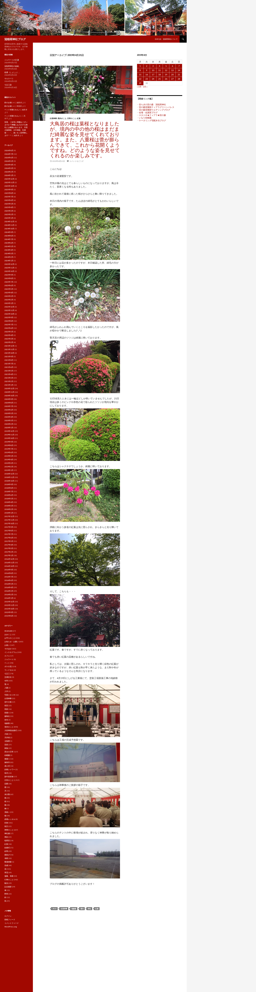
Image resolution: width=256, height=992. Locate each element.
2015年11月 (9, 605)
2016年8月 (8, 573)
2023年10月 (9, 271)
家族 (6, 748)
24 (153, 79)
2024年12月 (9, 221)
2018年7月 (8, 491)
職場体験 (8, 862)
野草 (6, 894)
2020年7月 (8, 406)
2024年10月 (9, 228)
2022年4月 (8, 335)
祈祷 (6, 823)
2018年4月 (8, 502)
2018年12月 (9, 474)
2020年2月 (8, 424)
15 (140, 74)
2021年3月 (8, 378)
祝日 (6, 826)
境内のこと (62, 118)
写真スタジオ (9, 695)
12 (166, 70)
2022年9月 (8, 317)
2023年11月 (9, 268)
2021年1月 (8, 385)
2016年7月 (8, 577)
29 (140, 83)
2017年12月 (9, 516)
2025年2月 (8, 214)
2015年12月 (9, 601)
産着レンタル (9, 819)
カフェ (7, 656)
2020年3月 (8, 420)
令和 (6, 681)
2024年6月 (8, 243)
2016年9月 (8, 570)
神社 (89, 909)
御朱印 (7, 762)
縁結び (7, 855)
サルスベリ (8, 78)
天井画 (7, 737)
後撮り (7, 759)
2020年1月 (8, 427)
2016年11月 (9, 562)
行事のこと (8, 879)
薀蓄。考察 (8, 876)
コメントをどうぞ (76, 161)
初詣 (6, 709)
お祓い (7, 645)
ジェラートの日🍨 (11, 60)
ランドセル (8, 670)
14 (179, 70)
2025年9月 (8, 189)
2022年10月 (9, 314)
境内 (82, 909)
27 (172, 79)
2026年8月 (8, 150)
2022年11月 (9, 310)
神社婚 (7, 833)
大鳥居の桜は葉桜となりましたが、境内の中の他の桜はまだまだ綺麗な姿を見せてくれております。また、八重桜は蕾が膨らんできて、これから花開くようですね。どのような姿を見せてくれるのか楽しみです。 (85, 139)
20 (172, 74)
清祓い (7, 812)
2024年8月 (8, 236)
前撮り (7, 713)
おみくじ (8, 634)
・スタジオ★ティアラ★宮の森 (151, 115)
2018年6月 (8, 495)
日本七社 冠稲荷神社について (166, 39)
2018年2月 (8, 509)
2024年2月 (8, 257)
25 (159, 79)
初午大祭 (8, 702)
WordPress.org (10, 927)
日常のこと (71, 118)
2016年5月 (8, 584)
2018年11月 (9, 477)
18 (159, 74)
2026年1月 (8, 175)
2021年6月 (8, 367)
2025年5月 (8, 204)
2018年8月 (8, 488)
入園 (6, 688)
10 (153, 70)
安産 (6, 744)
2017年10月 (9, 523)
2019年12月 (9, 431)
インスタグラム (10, 652)
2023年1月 (8, 303)
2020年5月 (8, 413)
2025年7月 (8, 197)
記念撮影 (8, 887)
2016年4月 (8, 587)
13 (172, 70)
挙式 (6, 773)
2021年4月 (8, 374)
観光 (6, 883)
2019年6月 (8, 452)
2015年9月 (8, 612)
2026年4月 (8, 165)
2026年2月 (8, 172)
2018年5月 (8, 498)
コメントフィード (11, 923)
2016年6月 (8, 580)
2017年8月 (8, 530)
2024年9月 (8, 232)
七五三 (7, 673)
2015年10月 (9, 609)
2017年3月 (8, 548)
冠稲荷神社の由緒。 (12, 66)
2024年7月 (8, 239)
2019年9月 (8, 442)
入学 (6, 691)
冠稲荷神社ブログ (15, 39)
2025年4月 (8, 207)
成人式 (7, 766)
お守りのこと (9, 638)
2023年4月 (8, 292)
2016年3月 (8, 591)
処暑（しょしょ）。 (12, 72)
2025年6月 (8, 200)
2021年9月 (8, 356)
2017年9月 (8, 527)
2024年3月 (8, 253)
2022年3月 (8, 339)
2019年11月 (9, 435)
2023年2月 (8, 300)
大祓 (6, 734)
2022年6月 (8, 328)
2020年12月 (9, 388)
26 (166, 79)
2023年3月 (8, 296)
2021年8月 (8, 360)
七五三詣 (8, 85)
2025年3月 (8, 211)
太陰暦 (7, 741)
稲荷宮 (7, 840)
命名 (6, 720)
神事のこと (8, 830)
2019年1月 (8, 470)
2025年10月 (9, 186)
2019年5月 (8, 456)
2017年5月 (8, 541)
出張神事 (53, 118)
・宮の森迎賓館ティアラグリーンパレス (155, 107)
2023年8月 (8, 278)
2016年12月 (9, 559)
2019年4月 (8, 459)
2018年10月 (9, 481)
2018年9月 (8, 484)
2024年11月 (9, 225)
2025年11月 (9, 182)
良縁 (6, 865)
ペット (7, 663)
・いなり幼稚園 (144, 117)
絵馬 (6, 851)
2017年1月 (8, 555)
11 (159, 70)
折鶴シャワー (9, 769)
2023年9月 (8, 275)
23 (146, 79)
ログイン (8, 916)
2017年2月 (8, 552)
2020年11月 (9, 392)
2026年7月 (8, 154)
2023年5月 (8, 289)
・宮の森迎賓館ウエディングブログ (153, 109)
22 (140, 79)
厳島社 (7, 716)
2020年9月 (8, 399)
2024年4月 (8, 250)
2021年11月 (9, 349)
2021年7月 (8, 363)
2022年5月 (8, 332)
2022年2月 (8, 342)
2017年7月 (8, 534)
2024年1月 (8, 260)
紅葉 (78, 118)
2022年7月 (8, 324)
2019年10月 (9, 438)
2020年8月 (8, 403)
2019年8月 (8, 445)
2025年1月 (8, 218)
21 (179, 74)
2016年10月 (9, 566)
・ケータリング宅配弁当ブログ (151, 120)
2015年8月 (8, 616)
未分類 (7, 794)
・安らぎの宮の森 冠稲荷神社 (151, 104)
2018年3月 (8, 506)
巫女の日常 (8, 752)
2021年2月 (8, 381)
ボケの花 (8, 666)
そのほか (8, 649)
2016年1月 (8, 598)
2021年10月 (9, 353)
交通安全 (8, 677)
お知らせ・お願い (11, 641)
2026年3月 (8, 168)
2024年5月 (8, 246)
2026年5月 (8, 161)
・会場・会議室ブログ (147, 112)
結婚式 (7, 848)
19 (166, 74)
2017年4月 (8, 545)
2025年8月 (8, 193)
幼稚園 (7, 755)
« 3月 (139, 86)
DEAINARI (8, 631)
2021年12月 (9, 346)
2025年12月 (9, 179)
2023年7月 (8, 282)
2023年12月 (9, 264)
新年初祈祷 (8, 776)
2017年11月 (9, 520)
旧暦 (6, 784)
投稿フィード (9, 919)
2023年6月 (8, 285)
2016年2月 (8, 594)
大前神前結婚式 (10, 730)
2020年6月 (8, 410)
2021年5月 (8, 371)
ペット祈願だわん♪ (12, 109)
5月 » (145, 86)
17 (153, 74)
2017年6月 (8, 538)
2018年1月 (8, 513)
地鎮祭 (73, 909)
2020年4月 (8, 417)
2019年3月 (8, 463)
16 (146, 74)
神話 (6, 837)
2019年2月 (8, 467)
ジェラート (8, 659)
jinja (54, 909)
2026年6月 (8, 157)
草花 (6, 872)
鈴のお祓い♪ (9, 102)
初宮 (6, 705)
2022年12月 (9, 307)
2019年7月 (8, 449)
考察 (6, 858)
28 (179, 79)
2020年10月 (9, 395)
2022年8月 (8, 321)
